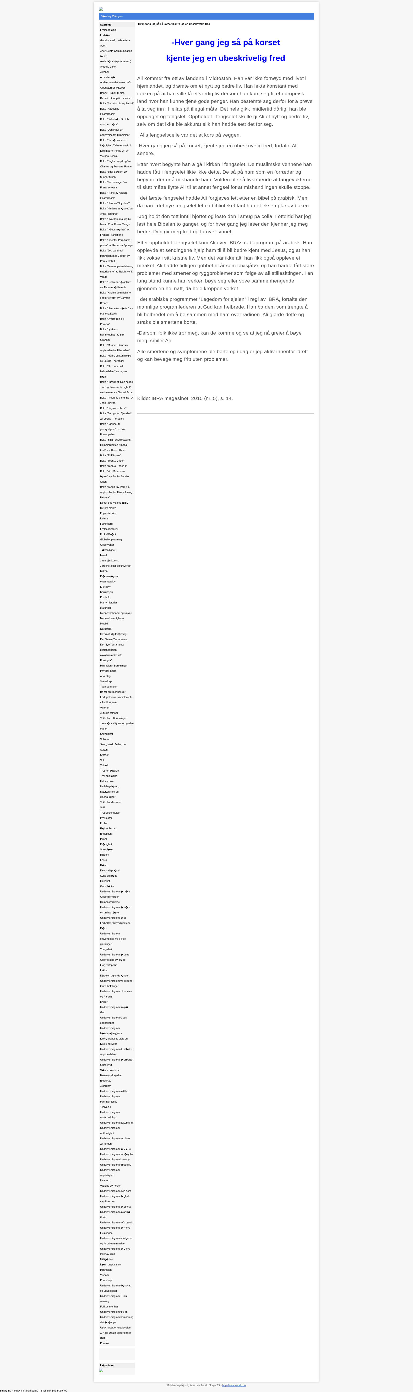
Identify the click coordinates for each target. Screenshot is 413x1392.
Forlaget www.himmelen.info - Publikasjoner (116, 700)
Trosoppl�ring (108, 775)
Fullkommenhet (109, 1306)
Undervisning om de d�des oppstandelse (116, 1052)
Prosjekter (106, 817)
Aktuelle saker (108, 66)
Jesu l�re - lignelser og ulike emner (117, 726)
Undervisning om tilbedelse (115, 1164)
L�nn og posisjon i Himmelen (111, 1267)
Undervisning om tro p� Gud (114, 1010)
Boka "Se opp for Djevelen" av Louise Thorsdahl (115, 416)
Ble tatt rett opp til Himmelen (116, 98)
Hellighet (105, 881)
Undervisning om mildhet (114, 1091)
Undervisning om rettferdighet (110, 1130)
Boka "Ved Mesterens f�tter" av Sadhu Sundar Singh (114, 476)
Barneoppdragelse (110, 1075)
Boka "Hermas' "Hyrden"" (115, 203)
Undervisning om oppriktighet (110, 1172)
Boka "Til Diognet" (110, 455)
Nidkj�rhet (106, 1259)
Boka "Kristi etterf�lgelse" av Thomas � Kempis (115, 285)
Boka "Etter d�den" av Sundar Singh (113, 174)
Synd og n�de (108, 875)
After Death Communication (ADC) (116, 53)
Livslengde (106, 1233)
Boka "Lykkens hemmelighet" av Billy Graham (112, 334)
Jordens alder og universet (115, 565)
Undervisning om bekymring (116, 1122)
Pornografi (106, 660)
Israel (103, 555)
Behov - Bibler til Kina (112, 92)
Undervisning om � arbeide (116, 1059)
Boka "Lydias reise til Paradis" (112, 321)
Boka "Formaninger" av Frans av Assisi (113, 185)
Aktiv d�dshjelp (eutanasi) (115, 61)
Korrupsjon (106, 592)
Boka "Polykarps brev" (113, 408)
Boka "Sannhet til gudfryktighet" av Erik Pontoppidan (112, 429)
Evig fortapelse (108, 965)
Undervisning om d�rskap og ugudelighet (115, 1288)
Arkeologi (105, 676)
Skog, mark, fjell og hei (113, 744)
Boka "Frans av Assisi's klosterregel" (114, 195)
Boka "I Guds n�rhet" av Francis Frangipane (115, 232)
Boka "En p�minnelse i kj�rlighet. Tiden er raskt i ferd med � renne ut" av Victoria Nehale (115, 148)
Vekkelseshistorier (110, 802)
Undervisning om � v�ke (115, 1148)
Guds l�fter (107, 886)
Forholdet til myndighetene (115, 923)
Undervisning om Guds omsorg (113, 1299)
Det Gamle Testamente (113, 639)
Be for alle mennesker (112, 691)
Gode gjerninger (109, 896)
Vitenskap (106, 681)
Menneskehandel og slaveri (116, 613)
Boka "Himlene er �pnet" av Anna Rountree (116, 211)
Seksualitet (106, 733)
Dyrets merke (108, 508)
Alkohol (104, 71)
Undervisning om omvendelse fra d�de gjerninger (113, 938)
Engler (104, 1001)
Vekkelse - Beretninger (113, 718)
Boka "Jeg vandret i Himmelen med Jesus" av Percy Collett (115, 255)
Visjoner (104, 707)
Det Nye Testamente (112, 644)
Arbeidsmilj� (107, 77)
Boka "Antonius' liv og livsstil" (117, 103)
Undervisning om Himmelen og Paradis (116, 994)
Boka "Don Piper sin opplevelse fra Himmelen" (115, 132)
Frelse (104, 823)
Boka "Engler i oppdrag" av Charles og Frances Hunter (116, 164)
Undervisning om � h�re (115, 891)
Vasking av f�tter (110, 1185)
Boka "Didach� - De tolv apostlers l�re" (114, 122)
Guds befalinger (109, 986)
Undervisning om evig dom (115, 1190)
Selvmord (105, 739)
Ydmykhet (106, 949)
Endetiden (106, 833)
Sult (102, 760)
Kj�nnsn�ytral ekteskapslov (109, 579)
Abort (103, 45)
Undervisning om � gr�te (115, 1206)
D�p (103, 928)
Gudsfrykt (106, 1064)
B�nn (103, 865)
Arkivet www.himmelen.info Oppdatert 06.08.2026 (115, 85)
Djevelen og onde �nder (114, 975)
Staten (104, 749)
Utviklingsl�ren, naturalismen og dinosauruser (109, 791)
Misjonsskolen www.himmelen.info (111, 652)
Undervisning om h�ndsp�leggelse (111, 1031)
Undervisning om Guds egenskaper (113, 1020)
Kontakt (104, 1343)
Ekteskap (105, 1080)
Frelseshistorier (109, 529)
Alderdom (105, 1085)
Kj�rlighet (106, 844)
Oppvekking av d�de (112, 959)
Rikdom (104, 854)
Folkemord (106, 523)
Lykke (103, 970)
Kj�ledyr (105, 586)
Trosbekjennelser (110, 812)
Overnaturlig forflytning (113, 634)
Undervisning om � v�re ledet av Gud (115, 1251)
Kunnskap (106, 1280)
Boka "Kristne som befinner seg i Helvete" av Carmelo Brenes (116, 297)
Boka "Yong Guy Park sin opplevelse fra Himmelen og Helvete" (116, 492)
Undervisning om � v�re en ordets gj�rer (115, 910)
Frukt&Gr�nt (108, 534)
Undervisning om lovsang (115, 1159)
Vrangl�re (106, 849)
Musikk (104, 623)
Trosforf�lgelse (109, 770)
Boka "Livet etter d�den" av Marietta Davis (116, 311)
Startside (105, 24)
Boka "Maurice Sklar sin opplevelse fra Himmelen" (115, 348)
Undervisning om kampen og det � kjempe (116, 1320)
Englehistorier (108, 513)
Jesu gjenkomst (109, 560)
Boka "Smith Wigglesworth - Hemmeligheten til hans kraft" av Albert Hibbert (116, 445)
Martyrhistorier (108, 602)
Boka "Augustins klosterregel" (109, 111)
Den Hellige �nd (110, 870)
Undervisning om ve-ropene (116, 980)
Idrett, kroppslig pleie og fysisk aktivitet (114, 1041)
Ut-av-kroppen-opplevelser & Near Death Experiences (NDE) (115, 1332)
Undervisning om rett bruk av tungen (115, 1141)
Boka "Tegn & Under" (112, 460)
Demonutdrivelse (110, 902)
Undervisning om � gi (113, 917)
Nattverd (105, 1180)
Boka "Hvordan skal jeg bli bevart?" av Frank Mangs (115, 222)
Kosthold (105, 597)
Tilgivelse (105, 1106)
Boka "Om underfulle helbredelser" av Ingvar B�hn (113, 371)
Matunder (105, 607)
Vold (102, 807)
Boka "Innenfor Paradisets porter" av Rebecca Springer (116, 243)
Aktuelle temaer (109, 712)
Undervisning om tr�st (113, 1311)
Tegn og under (108, 686)
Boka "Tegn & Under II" (113, 465)
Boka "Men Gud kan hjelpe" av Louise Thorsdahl (116, 358)
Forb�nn (105, 35)
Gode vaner (107, 544)
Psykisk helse (108, 670)
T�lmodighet (107, 550)
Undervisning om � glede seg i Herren (115, 1199)
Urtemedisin (107, 781)
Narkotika (105, 628)
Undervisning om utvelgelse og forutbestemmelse (116, 1241)
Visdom (104, 1275)
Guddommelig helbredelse (115, 40)
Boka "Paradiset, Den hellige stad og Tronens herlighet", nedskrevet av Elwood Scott (116, 387)
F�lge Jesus (108, 828)
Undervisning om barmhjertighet (110, 1099)
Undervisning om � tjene (114, 954)
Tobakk (104, 765)
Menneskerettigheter (112, 618)
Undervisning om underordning (110, 1115)
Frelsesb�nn (108, 29)
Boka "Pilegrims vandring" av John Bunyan (117, 400)
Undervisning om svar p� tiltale (115, 1215)
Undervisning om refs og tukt (117, 1222)
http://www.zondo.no (234, 1385)
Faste (103, 860)
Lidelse (104, 518)
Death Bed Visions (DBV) (114, 502)
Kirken (104, 571)
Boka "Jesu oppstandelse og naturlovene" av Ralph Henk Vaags (116, 271)
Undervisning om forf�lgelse (117, 1154)
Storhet (104, 754)
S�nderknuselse (110, 1070)
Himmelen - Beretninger (113, 665)
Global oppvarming (111, 539)
